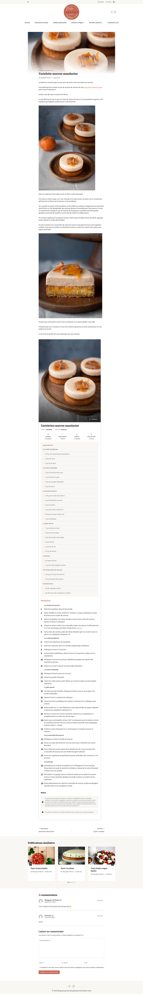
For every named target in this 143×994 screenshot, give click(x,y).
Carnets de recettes (41, 23)
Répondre (100, 900)
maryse (79, 628)
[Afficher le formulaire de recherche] (28, 1)
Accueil (27, 23)
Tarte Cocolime (98, 830)
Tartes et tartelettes (46, 70)
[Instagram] (115, 12)
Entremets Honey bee (46, 830)
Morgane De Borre (46, 77)
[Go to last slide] (30, 864)
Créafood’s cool (112, 23)
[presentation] (41, 856)
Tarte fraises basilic (39, 868)
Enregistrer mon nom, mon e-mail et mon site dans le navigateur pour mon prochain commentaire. (72, 967)
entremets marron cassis (93, 87)
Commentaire (45, 940)
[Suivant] (112, 864)
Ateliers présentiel (59, 23)
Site (86, 963)
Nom (41, 963)
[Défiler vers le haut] (139, 991)
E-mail (65, 963)
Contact (108, 2)
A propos (100, 2)
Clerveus (47, 916)
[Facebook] (111, 12)
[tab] (68, 882)
